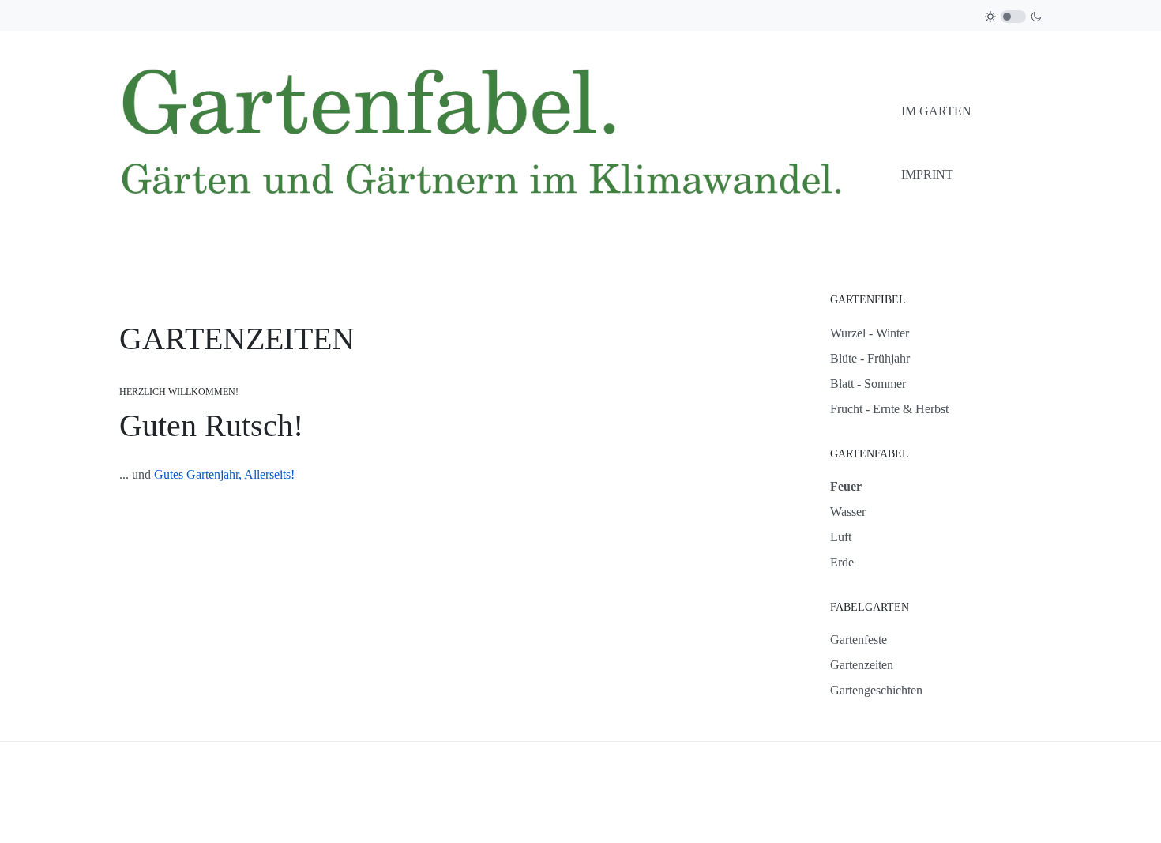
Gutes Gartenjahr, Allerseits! (224, 474)
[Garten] (504, 142)
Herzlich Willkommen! (179, 391)
